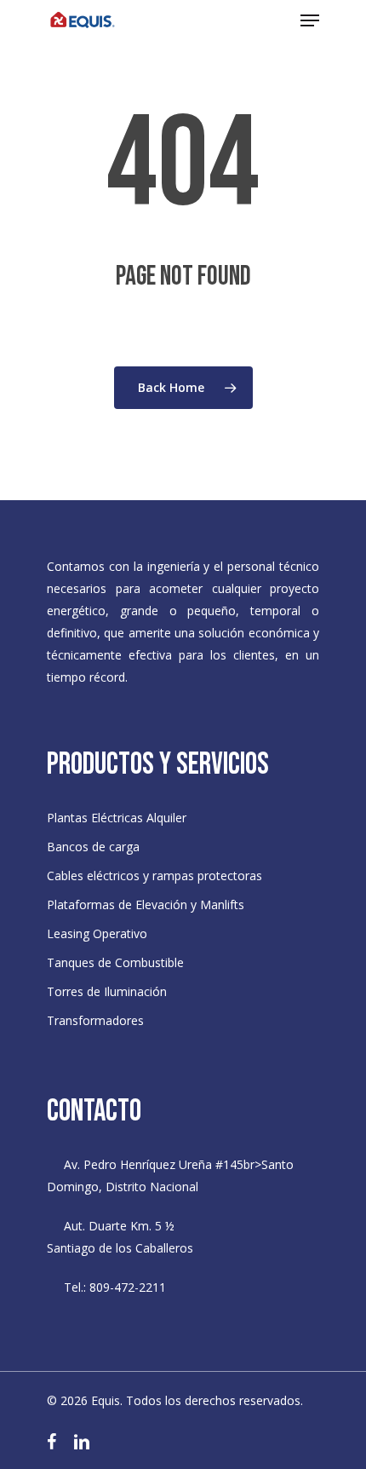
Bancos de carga (93, 846)
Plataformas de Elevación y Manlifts (145, 904)
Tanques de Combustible (115, 962)
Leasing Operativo (97, 933)
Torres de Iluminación (107, 991)
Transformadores (95, 1020)
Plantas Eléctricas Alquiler (116, 817)
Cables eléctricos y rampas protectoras (154, 875)
